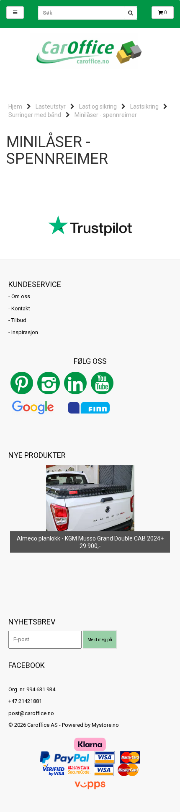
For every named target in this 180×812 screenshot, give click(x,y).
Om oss (20, 296)
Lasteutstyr (51, 106)
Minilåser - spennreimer (106, 115)
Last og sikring (98, 106)
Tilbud (18, 320)
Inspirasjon (24, 332)
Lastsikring (144, 106)
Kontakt (20, 308)
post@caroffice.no (31, 713)
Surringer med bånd (34, 115)
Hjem (15, 106)
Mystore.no (105, 725)
